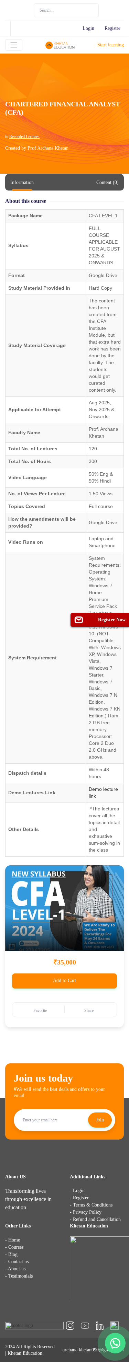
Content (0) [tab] (107, 182)
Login (88, 28)
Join (100, 1119)
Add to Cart (64, 980)
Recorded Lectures (24, 136)
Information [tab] (22, 182)
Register (112, 28)
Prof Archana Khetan (48, 148)
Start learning (110, 44)
